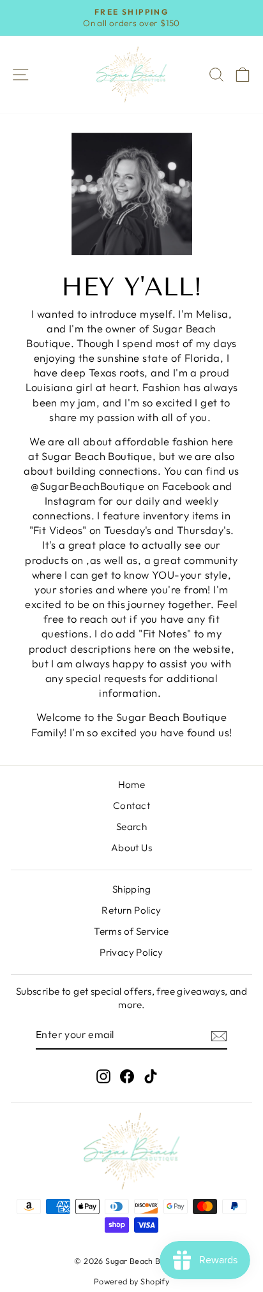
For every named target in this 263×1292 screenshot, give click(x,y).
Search (131, 826)
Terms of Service (131, 931)
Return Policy (131, 910)
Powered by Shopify (131, 1281)
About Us (131, 848)
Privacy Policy (131, 952)
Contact (131, 805)
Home (132, 784)
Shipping (131, 889)
